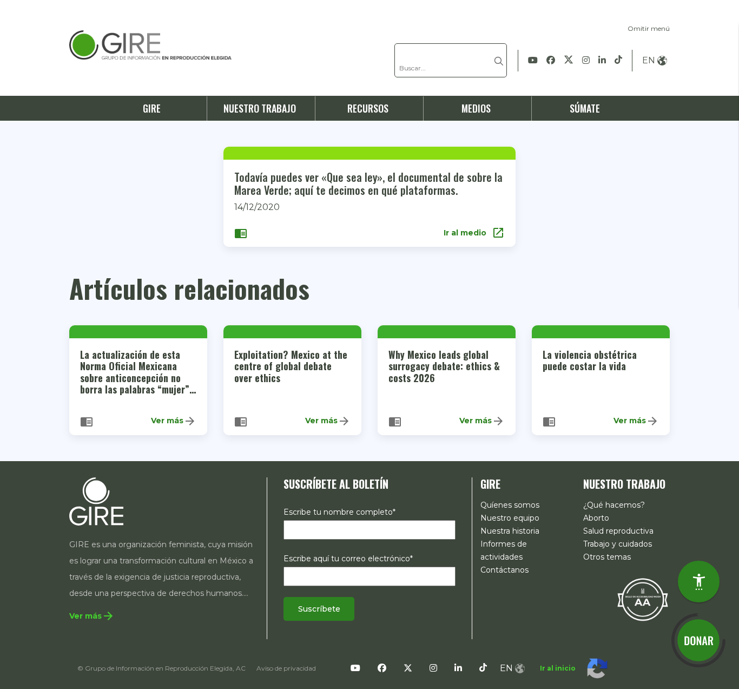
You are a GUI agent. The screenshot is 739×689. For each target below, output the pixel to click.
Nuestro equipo (509, 518)
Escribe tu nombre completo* (339, 512)
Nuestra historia (509, 531)
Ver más (173, 421)
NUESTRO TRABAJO (259, 108)
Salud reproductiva (618, 531)
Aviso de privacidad (286, 668)
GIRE (152, 108)
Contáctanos (504, 570)
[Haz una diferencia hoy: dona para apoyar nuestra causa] (698, 640)
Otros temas (607, 557)
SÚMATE (585, 108)
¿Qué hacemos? (614, 505)
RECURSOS (367, 108)
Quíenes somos (509, 505)
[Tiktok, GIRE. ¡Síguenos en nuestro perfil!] (618, 60)
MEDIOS (476, 108)
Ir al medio (474, 232)
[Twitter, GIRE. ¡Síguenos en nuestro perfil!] (568, 60)
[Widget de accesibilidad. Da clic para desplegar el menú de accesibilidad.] (699, 581)
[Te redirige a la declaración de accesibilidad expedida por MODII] (643, 599)
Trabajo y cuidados (617, 544)
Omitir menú (649, 28)
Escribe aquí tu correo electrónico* (348, 558)
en (648, 60)
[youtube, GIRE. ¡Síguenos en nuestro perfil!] (533, 60)
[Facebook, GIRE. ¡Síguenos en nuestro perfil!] (550, 60)
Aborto (596, 518)
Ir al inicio (558, 668)
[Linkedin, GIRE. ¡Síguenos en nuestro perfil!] (602, 60)
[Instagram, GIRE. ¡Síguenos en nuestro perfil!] (586, 60)
